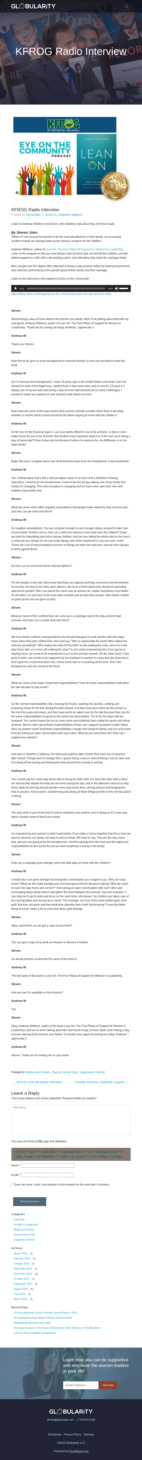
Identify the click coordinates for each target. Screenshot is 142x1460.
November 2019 (23, 1273)
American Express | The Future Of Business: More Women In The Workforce (57, 1327)
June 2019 (19, 1293)
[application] (71, 288)
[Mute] (116, 288)
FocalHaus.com (78, 1451)
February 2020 (22, 1258)
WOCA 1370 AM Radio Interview (39, 1082)
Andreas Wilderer (70, 214)
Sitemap (89, 1434)
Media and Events (37, 1072)
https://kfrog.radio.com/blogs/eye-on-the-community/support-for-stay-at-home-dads (61, 293)
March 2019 (20, 1298)
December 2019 (23, 1268)
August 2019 (21, 1288)
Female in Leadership (26, 1224)
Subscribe (108, 1385)
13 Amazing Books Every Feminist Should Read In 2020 (45, 1312)
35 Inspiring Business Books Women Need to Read (43, 1317)
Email (15, 1174)
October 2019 (21, 1278)
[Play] (15, 288)
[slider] (124, 288)
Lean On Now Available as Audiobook (35, 1332)
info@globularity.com (62, 1419)
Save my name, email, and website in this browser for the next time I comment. (62, 1184)
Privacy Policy (72, 1434)
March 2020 (20, 1253)
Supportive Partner (92, 1072)
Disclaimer (54, 1434)
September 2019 (23, 1283)
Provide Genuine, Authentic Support (100, 1082)
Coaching (19, 1219)
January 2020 (21, 1263)
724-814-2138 (87, 1419)
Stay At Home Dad (64, 1072)
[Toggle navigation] (126, 6)
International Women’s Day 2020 (32, 1322)
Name (15, 1165)
